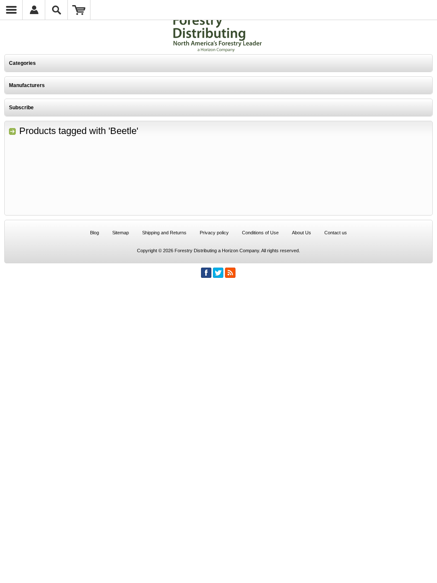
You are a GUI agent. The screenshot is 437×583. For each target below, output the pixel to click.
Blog (94, 232)
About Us (301, 232)
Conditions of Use (260, 232)
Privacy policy (214, 232)
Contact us (335, 232)
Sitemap (120, 232)
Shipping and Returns (164, 232)
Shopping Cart (79, 10)
